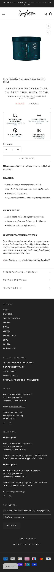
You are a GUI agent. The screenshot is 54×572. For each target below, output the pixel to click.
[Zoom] (48, 26)
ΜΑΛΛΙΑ (6, 322)
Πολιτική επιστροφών (15, 280)
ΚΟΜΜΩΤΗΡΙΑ (9, 335)
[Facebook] (4, 422)
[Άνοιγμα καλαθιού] (50, 13)
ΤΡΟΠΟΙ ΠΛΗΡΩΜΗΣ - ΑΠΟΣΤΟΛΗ (18, 363)
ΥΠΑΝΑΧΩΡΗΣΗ (10, 376)
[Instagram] (10, 422)
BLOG (5, 340)
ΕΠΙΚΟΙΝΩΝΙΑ (9, 348)
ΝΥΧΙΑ (6, 327)
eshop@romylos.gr (17, 406)
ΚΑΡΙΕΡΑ (6, 344)
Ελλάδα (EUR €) (26, 538)
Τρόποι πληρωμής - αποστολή (20, 272)
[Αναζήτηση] (46, 14)
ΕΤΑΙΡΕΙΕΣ (7, 314)
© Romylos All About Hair (27, 544)
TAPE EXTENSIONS (11, 318)
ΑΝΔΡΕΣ (6, 331)
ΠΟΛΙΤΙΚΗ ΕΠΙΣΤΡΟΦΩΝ (14, 367)
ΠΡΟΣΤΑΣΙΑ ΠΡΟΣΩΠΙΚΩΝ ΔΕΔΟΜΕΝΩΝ (21, 380)
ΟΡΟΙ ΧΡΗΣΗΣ (9, 371)
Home (5, 79)
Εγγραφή (11, 525)
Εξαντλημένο (27, 158)
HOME (6, 309)
